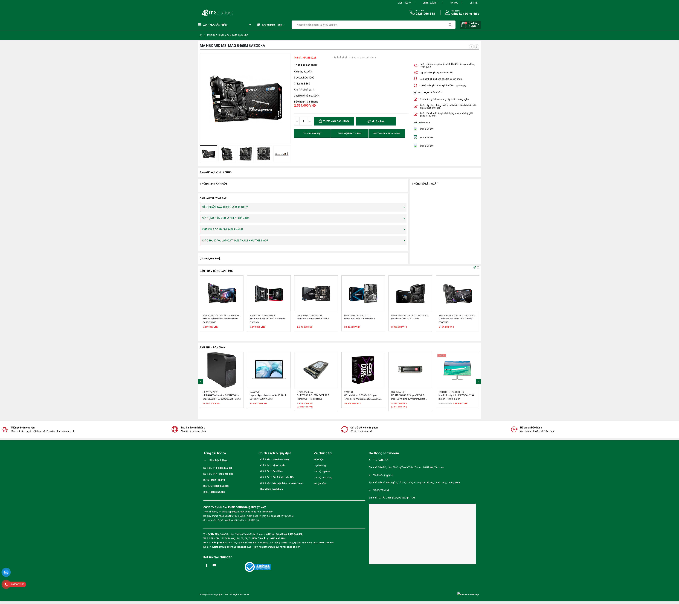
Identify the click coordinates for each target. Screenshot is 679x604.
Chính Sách (429, 3)
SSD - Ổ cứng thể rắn (448, 392)
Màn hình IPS (410, 392)
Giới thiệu (318, 459)
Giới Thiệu (403, 3)
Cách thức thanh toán (271, 489)
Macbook (207, 392)
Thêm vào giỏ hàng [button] (237, 281)
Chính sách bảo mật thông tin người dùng (281, 483)
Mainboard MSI (377, 315)
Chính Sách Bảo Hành (271, 471)
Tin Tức (454, 3)
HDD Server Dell (258, 392)
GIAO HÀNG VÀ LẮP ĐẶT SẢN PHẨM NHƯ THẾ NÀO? (235, 240)
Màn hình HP (397, 392)
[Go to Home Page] (201, 35)
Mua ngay (377, 121)
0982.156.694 (218, 480)
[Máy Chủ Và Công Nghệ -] (207, 12)
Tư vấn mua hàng (272, 25)
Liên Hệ (473, 3)
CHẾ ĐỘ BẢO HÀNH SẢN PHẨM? (222, 229)
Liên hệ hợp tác (322, 471)
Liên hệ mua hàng (323, 477)
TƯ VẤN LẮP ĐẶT (312, 133)
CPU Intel (301, 392)
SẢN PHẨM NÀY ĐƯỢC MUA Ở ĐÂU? (225, 207)
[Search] (450, 25)
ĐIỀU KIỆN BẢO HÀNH (349, 133)
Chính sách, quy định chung (274, 459)
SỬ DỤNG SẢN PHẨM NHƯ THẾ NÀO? (225, 218)
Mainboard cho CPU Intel (215, 315)
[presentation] (200, 98)
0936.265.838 (226, 474)
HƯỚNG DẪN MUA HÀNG (386, 133)
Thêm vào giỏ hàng (336, 121)
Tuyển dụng (320, 465)
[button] (474, 267)
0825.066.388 (225, 468)
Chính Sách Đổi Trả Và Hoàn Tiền (277, 477)
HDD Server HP (351, 392)
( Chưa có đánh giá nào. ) (362, 57)
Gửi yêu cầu (320, 483)
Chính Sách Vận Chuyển (272, 465)
